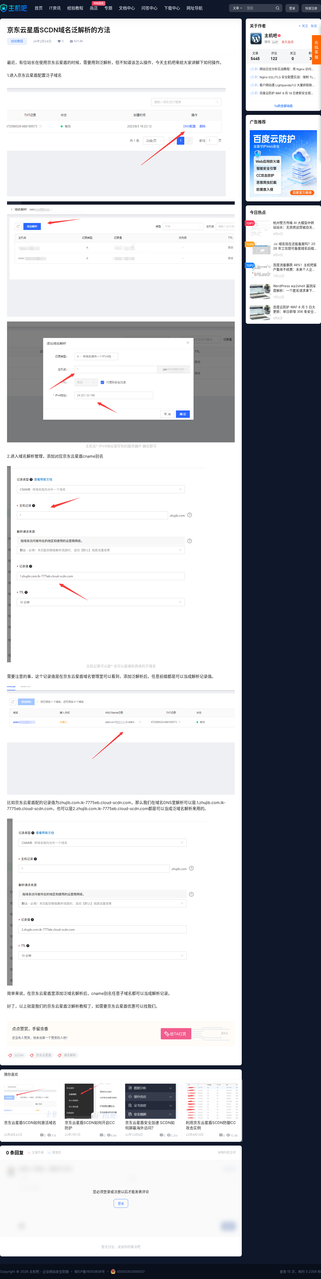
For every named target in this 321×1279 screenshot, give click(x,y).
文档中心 (127, 8)
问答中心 (149, 8)
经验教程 (75, 8)
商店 (94, 6)
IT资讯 (55, 8)
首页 (39, 8)
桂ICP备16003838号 (89, 1271)
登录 (292, 8)
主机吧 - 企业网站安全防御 (48, 1271)
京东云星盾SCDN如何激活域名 (30, 1122)
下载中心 (172, 8)
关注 (305, 26)
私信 (314, 26)
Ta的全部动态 (283, 106)
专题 (108, 8)
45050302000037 (131, 1271)
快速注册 (311, 8)
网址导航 (195, 8)
